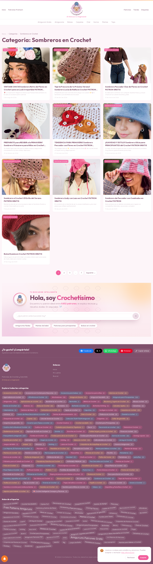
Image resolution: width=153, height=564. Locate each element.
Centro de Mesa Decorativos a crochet (32, 414)
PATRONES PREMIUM (76, 461)
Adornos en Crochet (117, 393)
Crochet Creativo (64, 423)
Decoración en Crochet (62, 504)
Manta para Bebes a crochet (108, 448)
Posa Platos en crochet (116, 466)
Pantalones (124, 457)
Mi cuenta (57, 373)
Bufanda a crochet (80, 406)
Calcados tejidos (120, 406)
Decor (91, 427)
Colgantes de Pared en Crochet (127, 521)
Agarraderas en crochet (14, 397)
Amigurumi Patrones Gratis (87, 538)
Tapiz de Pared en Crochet (128, 478)
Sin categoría (83, 478)
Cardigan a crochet (107, 410)
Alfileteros (113, 513)
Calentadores (10, 410)
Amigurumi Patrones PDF (34, 537)
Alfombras (143, 508)
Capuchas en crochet (54, 521)
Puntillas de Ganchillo (69, 470)
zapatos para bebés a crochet (16, 491)
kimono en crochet (60, 534)
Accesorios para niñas (95, 393)
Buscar (55, 376)
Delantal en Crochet (132, 427)
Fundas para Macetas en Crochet (94, 436)
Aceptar (143, 557)
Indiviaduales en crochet (104, 440)
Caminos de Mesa (28, 410)
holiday (22, 529)
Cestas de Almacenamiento (70, 529)
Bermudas (74, 401)
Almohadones (58, 397)
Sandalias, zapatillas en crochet (16, 478)
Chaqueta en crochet (82, 503)
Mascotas (114, 503)
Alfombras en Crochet (37, 397)
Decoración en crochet (109, 427)
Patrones (127, 10)
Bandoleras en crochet (55, 401)
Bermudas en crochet (127, 508)
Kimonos (40, 444)
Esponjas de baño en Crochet (38, 431)
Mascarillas (76, 453)
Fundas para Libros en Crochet (64, 436)
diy (64, 542)
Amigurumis (59, 22)
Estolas (58, 431)
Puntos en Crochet (129, 470)
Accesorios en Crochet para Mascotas (41, 393)
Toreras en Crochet (51, 483)
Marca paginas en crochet (55, 453)
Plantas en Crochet (124, 461)
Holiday (65, 440)
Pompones (27, 466)
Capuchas (89, 410)
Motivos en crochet (12, 457)
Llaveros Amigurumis (123, 444)
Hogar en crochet (48, 440)
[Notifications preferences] (4, 558)
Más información (127, 552)
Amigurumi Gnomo (78, 397)
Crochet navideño (83, 423)
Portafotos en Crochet (91, 466)
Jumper (27, 444)
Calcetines (138, 406)
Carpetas (79, 22)
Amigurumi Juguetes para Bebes (82, 533)
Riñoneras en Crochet (36, 474)
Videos (96, 487)
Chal (88, 22)
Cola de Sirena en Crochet (51, 419)
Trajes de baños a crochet (74, 483)
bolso (85, 521)
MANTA (56, 543)
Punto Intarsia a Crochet (107, 470)
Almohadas (79, 513)
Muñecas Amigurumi (34, 457)
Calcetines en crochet (141, 533)
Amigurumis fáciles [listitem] (22, 326)
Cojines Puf (45, 504)
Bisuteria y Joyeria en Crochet (116, 401)
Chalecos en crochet (108, 414)
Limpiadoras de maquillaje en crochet (95, 444)
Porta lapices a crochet (68, 466)
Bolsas (70, 22)
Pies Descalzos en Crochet (100, 461)
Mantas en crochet (12, 453)
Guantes (6, 546)
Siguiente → (91, 273)
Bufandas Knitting (100, 406)
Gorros (96, 22)
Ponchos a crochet (45, 466)
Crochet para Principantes (107, 423)
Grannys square (141, 436)
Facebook (88, 351)
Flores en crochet (128, 431)
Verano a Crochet (137, 483)
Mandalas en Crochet (59, 448)
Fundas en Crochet (38, 436)
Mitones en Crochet (94, 453)
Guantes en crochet (12, 440)
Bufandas (105, 525)
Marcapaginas (109, 543)
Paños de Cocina (106, 457)
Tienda (136, 10)
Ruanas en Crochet (95, 474)
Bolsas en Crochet (48, 529)
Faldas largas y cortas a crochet (102, 431)
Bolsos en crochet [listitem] (88, 326)
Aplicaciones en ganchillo (96, 512)
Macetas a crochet (29, 512)
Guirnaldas (30, 440)
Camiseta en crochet (30, 517)
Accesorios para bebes (71, 393)
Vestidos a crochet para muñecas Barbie (19, 487)
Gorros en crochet (120, 436)
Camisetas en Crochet (50, 410)
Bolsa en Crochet (45, 406)
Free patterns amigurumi (14, 436)
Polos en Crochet (11, 466)
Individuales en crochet (125, 516)
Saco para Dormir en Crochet (120, 474)
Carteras (8, 414)
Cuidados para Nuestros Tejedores (69, 427)
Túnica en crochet (117, 483)
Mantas (105, 22)
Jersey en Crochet (127, 440)
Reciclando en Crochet (13, 474)
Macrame (41, 448)
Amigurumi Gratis (44, 22)
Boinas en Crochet (11, 406)
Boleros (28, 406)
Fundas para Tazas (106, 517)
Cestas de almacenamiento (64, 414)
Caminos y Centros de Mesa (46, 508)
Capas (22, 521)
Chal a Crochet (88, 414)
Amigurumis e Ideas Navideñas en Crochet (113, 533)
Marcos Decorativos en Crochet (14, 525)
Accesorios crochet (12, 393)
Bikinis (115, 525)
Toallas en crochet (11, 483)
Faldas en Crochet (108, 507)
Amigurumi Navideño (99, 397)
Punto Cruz (87, 470)
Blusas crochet (140, 401)
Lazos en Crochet (68, 444)
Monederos (125, 453)
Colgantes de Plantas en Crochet (15, 542)
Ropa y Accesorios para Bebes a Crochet (66, 474)
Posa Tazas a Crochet (13, 470)
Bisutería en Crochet (44, 546)
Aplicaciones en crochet (31, 401)
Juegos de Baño (11, 444)
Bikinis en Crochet (91, 401)
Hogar (133, 529)
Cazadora (17, 546)
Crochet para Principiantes (39, 534)
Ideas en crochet (82, 440)
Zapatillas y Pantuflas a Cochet (117, 487)
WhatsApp (112, 351)
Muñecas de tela (54, 457)
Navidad (70, 457)
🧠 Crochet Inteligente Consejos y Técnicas (50, 491)
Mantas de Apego (132, 448)
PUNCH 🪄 (50, 470)
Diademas (28, 546)
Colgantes (102, 419)
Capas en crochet (72, 410)
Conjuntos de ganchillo (13, 423)
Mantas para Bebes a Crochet (130, 543)
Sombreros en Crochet (104, 478)
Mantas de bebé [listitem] (42, 326)
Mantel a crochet (32, 453)
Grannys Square (92, 507)
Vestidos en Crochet (48, 487)
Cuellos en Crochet (43, 427)
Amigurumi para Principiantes (125, 397)
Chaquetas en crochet (13, 419)
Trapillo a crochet (97, 483)
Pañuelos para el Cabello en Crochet (18, 461)
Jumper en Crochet (64, 513)
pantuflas (138, 457)
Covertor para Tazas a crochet (39, 423)
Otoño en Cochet (87, 457)
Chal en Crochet (142, 525)
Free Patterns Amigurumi (17, 508)
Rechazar (131, 557)
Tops (113, 22)
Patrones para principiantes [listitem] (65, 326)
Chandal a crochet (129, 414)
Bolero (23, 534)
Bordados (62, 406)
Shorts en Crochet (64, 478)
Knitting (52, 444)
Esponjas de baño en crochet (101, 521)
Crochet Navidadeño (29, 504)
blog (64, 537)
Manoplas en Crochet (82, 448)
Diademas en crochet (13, 431)
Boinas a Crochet (53, 537)
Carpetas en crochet (130, 410)
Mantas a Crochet (87, 517)
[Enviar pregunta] (136, 316)
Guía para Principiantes (38, 525)
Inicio (4, 10)
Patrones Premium (15, 10)
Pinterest (127, 351)
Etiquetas (145, 10)
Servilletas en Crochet (43, 478)
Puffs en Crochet (34, 470)
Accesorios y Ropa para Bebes (71, 508)
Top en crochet (31, 483)
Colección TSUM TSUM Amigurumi (79, 419)
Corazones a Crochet (68, 517)
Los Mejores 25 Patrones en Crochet (18, 448)
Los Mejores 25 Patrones (115, 537)
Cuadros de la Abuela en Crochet (17, 427)
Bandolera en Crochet (11, 517)
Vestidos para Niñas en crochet (75, 487)
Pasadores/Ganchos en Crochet (49, 461)
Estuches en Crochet (76, 431)
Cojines (31, 419)
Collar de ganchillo (120, 419)
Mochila (111, 453)
